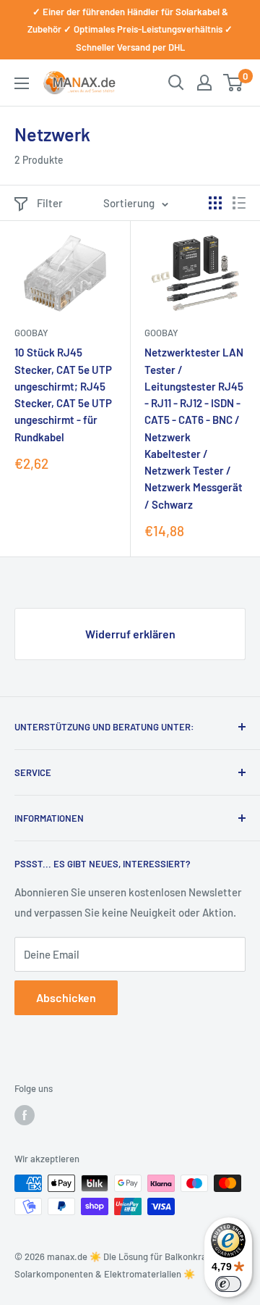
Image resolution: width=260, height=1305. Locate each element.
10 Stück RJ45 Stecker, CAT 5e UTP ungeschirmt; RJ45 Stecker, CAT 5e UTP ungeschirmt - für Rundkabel (63, 394)
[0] (234, 82)
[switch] (228, 1284)
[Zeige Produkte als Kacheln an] (215, 202)
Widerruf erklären (130, 634)
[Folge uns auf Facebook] (24, 1115)
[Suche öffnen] (176, 83)
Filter (50, 202)
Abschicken (66, 997)
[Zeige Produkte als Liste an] (239, 202)
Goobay (31, 332)
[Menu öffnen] (21, 83)
